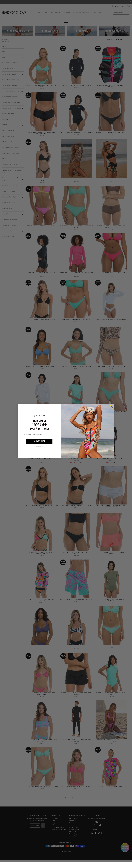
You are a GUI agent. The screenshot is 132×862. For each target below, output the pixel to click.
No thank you (39, 446)
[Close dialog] (112, 407)
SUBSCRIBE (39, 441)
